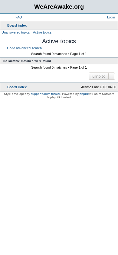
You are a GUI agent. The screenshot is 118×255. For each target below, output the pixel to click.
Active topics (42, 32)
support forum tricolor (45, 93)
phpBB (84, 93)
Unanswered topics (16, 32)
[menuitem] (16, 17)
